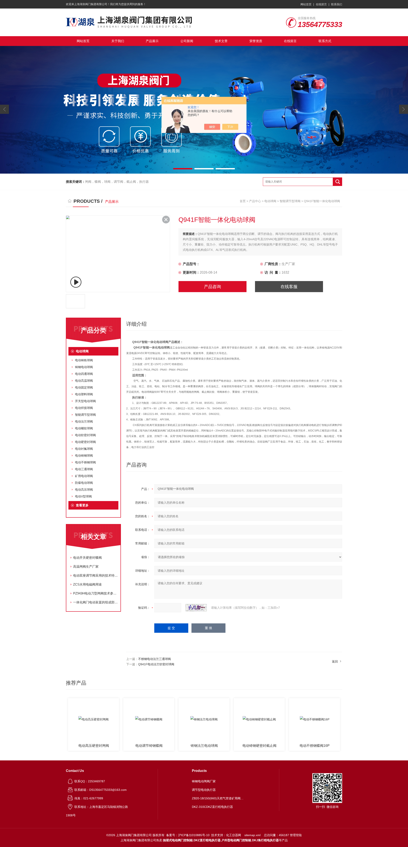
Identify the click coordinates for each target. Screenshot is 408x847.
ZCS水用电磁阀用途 (87, 584)
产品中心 (255, 201)
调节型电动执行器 (204, 789)
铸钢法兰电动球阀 (153, 745)
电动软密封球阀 (85, 435)
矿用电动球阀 (84, 476)
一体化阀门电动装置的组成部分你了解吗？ (95, 602)
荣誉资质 (255, 41)
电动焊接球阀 (84, 408)
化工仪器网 (233, 835)
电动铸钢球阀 (84, 455)
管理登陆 (296, 835)
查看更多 (82, 505)
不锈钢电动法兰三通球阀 (154, 659)
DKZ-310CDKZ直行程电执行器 (212, 806)
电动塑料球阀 (84, 394)
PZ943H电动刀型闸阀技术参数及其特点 (95, 593)
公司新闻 (186, 41)
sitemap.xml (252, 835)
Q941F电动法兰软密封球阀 (156, 664)
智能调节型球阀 (290, 201)
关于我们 (117, 41)
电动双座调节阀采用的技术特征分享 (95, 575)
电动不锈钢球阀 (85, 462)
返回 (335, 661)
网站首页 (306, 4)
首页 (243, 201)
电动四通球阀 (84, 374)
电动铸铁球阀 (84, 360)
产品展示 (152, 41)
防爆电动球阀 (84, 482)
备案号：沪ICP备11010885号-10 (188, 835)
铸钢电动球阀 (84, 367)
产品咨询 (212, 286)
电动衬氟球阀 (84, 448)
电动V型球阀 (83, 496)
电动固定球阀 (84, 387)
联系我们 (336, 4)
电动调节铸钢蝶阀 (97, 745)
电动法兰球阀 (84, 421)
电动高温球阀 (84, 380)
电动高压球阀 (84, 489)
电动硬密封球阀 (85, 442)
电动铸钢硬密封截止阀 (208, 745)
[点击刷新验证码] (196, 607)
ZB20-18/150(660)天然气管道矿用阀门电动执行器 (218, 798)
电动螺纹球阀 (84, 428)
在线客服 (289, 286)
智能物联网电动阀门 (318, 745)
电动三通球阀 (84, 469)
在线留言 (321, 4)
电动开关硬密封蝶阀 (87, 557)
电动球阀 (270, 201)
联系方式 (325, 41)
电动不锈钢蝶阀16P (264, 745)
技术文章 (221, 41)
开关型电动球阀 (85, 401)
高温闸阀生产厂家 (86, 566)
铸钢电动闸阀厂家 (204, 781)
